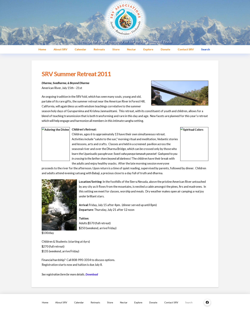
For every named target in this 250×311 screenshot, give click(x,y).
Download (92, 274)
